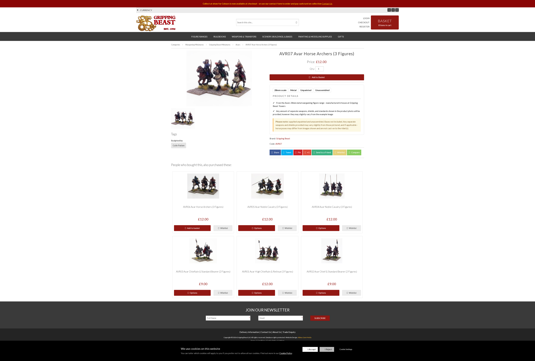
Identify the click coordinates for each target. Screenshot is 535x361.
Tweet (288, 152)
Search (296, 22)
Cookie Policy (285, 353)
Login (366, 18)
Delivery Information (249, 332)
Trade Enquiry (289, 332)
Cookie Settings (345, 349)
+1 (308, 152)
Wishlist (341, 152)
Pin (299, 152)
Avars (238, 45)
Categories (175, 45)
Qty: (312, 68)
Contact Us (327, 3)
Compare (355, 152)
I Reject (328, 349)
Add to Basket (318, 77)
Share (276, 152)
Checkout (363, 22)
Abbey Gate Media (304, 337)
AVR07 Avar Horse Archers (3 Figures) (261, 45)
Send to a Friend (323, 152)
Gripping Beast (283, 138)
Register (364, 26)
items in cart (385, 22)
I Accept (312, 349)
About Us (277, 332)
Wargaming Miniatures (194, 45)
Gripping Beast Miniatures (219, 45)
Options (257, 228)
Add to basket (193, 228)
